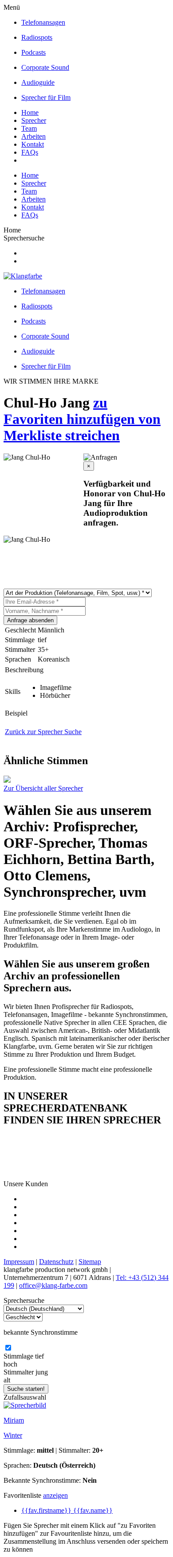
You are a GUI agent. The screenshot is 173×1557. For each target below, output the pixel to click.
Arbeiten (33, 136)
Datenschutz (56, 1261)
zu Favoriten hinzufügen (71, 411)
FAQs (29, 152)
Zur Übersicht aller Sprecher (43, 788)
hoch (10, 1364)
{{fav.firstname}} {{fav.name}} (67, 1510)
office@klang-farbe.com (53, 1285)
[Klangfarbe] (23, 276)
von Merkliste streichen (82, 427)
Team (29, 128)
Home (30, 112)
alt (7, 1380)
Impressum (19, 1261)
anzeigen (55, 1495)
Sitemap (90, 1261)
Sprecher (33, 120)
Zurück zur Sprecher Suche (43, 731)
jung (41, 1372)
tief (39, 1356)
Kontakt (32, 144)
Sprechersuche (24, 238)
